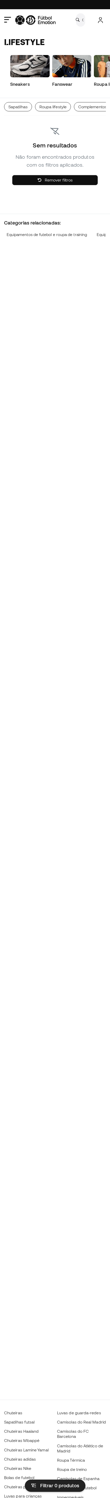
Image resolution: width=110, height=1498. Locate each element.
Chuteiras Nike (17, 1468)
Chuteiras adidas (20, 1459)
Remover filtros (58, 180)
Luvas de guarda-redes (79, 1412)
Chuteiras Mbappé (21, 1440)
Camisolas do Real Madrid (81, 1422)
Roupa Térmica (71, 1460)
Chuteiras (13, 1412)
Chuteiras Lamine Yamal (26, 1450)
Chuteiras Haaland (21, 1431)
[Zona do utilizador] (100, 20)
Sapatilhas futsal (19, 1422)
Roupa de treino (72, 1469)
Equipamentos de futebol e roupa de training (47, 234)
